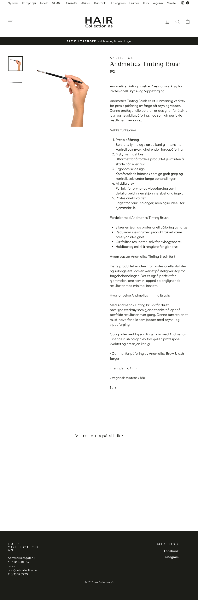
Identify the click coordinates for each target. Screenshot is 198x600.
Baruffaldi (100, 3)
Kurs (146, 3)
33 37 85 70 (20, 574)
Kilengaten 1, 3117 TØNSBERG (21, 560)
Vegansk (158, 3)
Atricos (85, 3)
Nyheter (13, 3)
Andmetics (121, 58)
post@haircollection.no (22, 570)
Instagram (171, 557)
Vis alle (171, 3)
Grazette (71, 3)
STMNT (57, 3)
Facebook (171, 551)
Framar (134, 3)
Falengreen (118, 3)
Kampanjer (29, 3)
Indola (44, 3)
